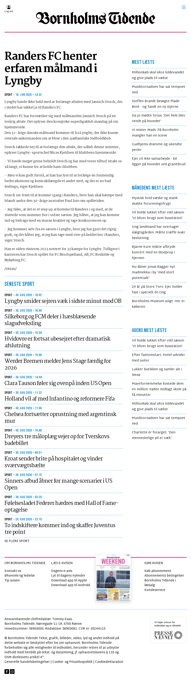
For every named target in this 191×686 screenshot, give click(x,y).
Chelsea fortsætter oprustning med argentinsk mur (60, 418)
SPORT (8, 95)
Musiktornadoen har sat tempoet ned (158, 90)
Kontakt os (12, 571)
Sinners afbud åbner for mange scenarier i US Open (58, 484)
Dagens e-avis (61, 571)
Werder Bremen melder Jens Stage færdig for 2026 (57, 365)
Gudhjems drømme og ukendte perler (157, 147)
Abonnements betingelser (164, 576)
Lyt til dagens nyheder (68, 576)
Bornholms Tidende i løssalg (160, 583)
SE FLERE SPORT (16, 541)
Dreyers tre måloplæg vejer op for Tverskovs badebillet (56, 440)
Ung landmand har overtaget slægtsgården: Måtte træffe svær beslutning (158, 232)
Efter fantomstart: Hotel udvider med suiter (158, 358)
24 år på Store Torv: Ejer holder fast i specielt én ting (157, 290)
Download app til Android (70, 585)
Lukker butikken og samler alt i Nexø (157, 372)
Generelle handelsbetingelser (27, 662)
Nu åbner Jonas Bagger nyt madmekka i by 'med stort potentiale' (153, 272)
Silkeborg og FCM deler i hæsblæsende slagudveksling (50, 320)
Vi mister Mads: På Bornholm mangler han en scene (155, 133)
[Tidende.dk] (95, 18)
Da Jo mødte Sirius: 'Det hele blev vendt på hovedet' (158, 118)
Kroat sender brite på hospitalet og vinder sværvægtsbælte (53, 462)
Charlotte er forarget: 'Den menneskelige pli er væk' (153, 435)
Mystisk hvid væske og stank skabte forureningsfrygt (155, 201)
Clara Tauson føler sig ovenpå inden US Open (57, 383)
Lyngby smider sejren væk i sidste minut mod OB (62, 301)
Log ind (8, 11)
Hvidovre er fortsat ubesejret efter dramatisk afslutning (57, 342)
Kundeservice (154, 590)
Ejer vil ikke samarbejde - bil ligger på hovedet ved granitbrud (158, 161)
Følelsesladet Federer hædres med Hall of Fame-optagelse (61, 507)
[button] (184, 7)
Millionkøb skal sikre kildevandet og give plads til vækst (158, 75)
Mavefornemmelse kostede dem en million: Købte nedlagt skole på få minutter (159, 389)
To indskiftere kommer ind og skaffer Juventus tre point (59, 529)
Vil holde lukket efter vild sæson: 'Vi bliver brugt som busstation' (158, 215)
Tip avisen (12, 580)
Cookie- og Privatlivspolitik (72, 662)
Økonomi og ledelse (19, 576)
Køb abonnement (157, 571)
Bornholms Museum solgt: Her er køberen (158, 304)
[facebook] (6, 671)
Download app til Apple (69, 580)
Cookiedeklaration (109, 662)
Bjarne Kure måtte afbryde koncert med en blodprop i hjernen (153, 252)
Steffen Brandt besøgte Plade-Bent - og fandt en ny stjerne (156, 104)
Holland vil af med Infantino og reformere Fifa (59, 399)
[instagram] (12, 671)
